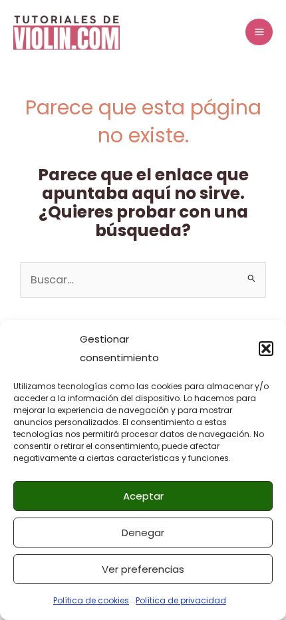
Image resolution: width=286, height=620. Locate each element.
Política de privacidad (181, 600)
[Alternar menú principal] (259, 32)
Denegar (143, 533)
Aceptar (143, 496)
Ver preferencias (143, 569)
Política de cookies (91, 600)
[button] (266, 348)
